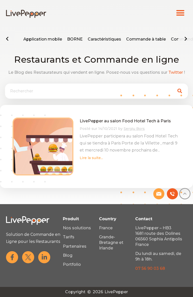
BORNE (75, 39)
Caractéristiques (104, 39)
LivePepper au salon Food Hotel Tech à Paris (125, 121)
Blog (67, 255)
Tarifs (68, 237)
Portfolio (72, 264)
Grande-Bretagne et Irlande (111, 242)
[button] (180, 12)
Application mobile (42, 39)
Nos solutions (77, 228)
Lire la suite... (91, 158)
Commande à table (146, 39)
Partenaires (74, 246)
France (106, 228)
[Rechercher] (179, 91)
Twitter (175, 72)
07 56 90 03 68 (150, 268)
